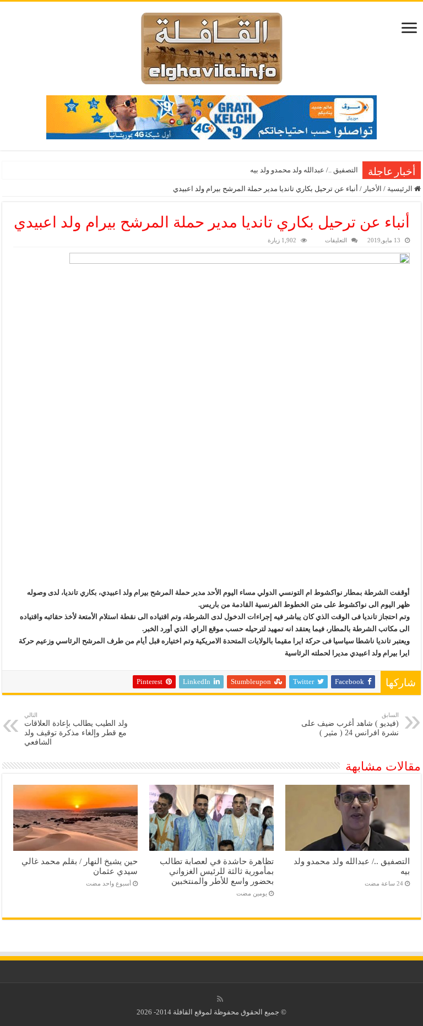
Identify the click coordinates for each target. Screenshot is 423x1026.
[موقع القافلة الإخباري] (212, 46)
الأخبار (373, 188)
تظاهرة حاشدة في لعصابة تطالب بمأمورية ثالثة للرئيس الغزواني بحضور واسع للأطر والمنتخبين (217, 871)
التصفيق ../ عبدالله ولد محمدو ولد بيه (304, 170)
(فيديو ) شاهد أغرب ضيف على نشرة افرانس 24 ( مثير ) (350, 724)
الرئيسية (400, 188)
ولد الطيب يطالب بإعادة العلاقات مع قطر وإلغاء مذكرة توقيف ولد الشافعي (76, 729)
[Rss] (220, 999)
